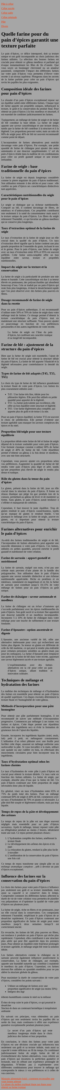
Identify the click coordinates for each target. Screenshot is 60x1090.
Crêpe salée (7, 12)
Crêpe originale (9, 17)
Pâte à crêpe (7, 4)
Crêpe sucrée (7, 8)
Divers (4, 26)
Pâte (3, 21)
